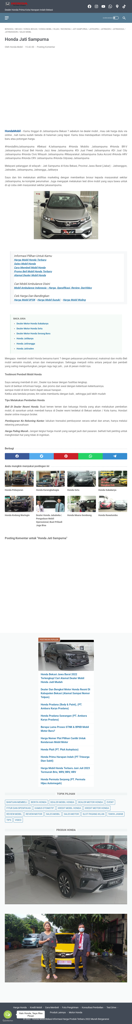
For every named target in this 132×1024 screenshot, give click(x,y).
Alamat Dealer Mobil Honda (30, 275)
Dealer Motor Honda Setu (29, 328)
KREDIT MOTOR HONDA (97, 808)
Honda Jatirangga (26, 343)
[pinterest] (66, 456)
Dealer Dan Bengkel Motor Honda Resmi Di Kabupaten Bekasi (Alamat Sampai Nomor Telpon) (65, 693)
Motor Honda (75, 1012)
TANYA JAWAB (115, 814)
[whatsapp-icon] (109, 6)
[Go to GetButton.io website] (8, 1021)
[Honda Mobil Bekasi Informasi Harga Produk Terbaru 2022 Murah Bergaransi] (18, 3)
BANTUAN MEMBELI (16, 802)
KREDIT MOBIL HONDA (69, 808)
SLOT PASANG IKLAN (93, 814)
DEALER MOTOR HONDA (90, 802)
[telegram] (115, 456)
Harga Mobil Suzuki (49, 299)
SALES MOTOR (71, 814)
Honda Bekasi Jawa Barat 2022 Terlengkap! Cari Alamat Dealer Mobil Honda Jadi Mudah (62, 678)
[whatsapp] (90, 456)
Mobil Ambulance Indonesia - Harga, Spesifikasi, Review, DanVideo (53, 287)
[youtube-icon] (102, 6)
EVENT (110, 802)
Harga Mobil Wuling (74, 299)
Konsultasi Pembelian (92, 1007)
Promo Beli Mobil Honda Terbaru (33, 271)
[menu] (9, 18)
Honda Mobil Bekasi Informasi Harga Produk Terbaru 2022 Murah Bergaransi (70, 1019)
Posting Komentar (46, 47)
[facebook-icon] (89, 6)
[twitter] (41, 456)
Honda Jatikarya (25, 338)
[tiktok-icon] (123, 6)
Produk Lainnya (58, 1012)
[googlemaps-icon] (116, 6)
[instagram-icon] (96, 6)
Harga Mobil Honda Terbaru (30, 259)
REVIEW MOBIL (14, 814)
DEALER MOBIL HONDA (62, 802)
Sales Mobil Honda (25, 263)
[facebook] (17, 456)
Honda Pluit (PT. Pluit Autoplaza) (60, 749)
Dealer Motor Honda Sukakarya (32, 323)
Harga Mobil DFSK (24, 299)
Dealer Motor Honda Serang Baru (33, 333)
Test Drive (111, 1007)
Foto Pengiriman (70, 1007)
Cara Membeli (52, 1007)
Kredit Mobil (36, 1007)
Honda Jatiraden (25, 348)
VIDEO (18, 820)
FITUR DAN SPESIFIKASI (18, 808)
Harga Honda (20, 1007)
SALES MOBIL (53, 814)
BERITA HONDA (39, 802)
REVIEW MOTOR (34, 814)
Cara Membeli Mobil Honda (30, 267)
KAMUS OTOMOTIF (44, 808)
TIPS (8, 820)
